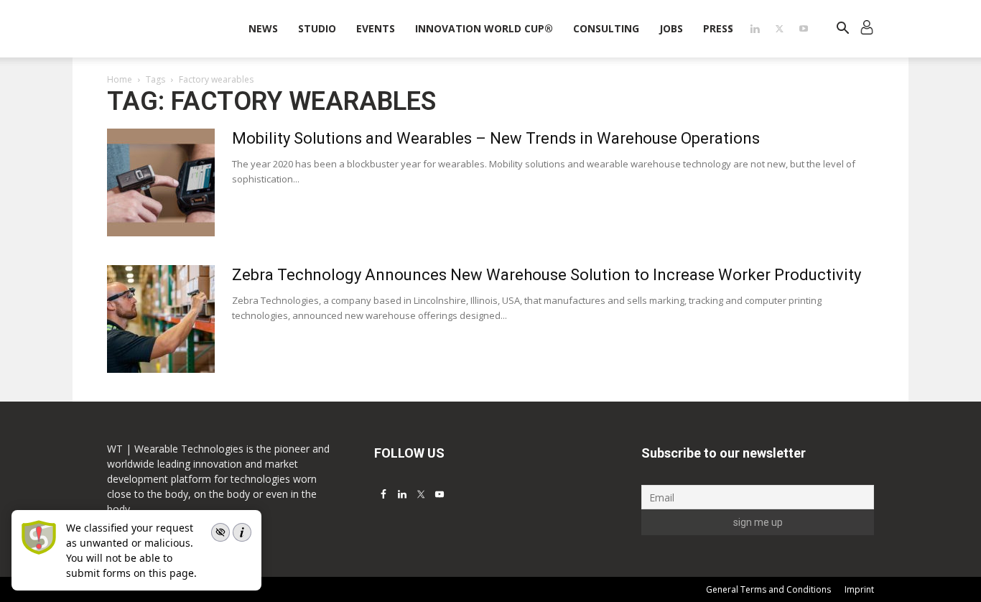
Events (375, 28)
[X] (779, 28)
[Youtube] (803, 28)
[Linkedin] (755, 28)
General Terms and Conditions (768, 589)
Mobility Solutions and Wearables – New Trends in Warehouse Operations (496, 138)
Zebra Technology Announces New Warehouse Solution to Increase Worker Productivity (546, 275)
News (263, 28)
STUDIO (317, 28)
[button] (842, 30)
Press (718, 28)
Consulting (606, 28)
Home (119, 79)
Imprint (859, 589)
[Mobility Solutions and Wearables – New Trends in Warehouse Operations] (161, 182)
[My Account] (867, 29)
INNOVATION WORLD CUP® (484, 28)
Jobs (671, 28)
